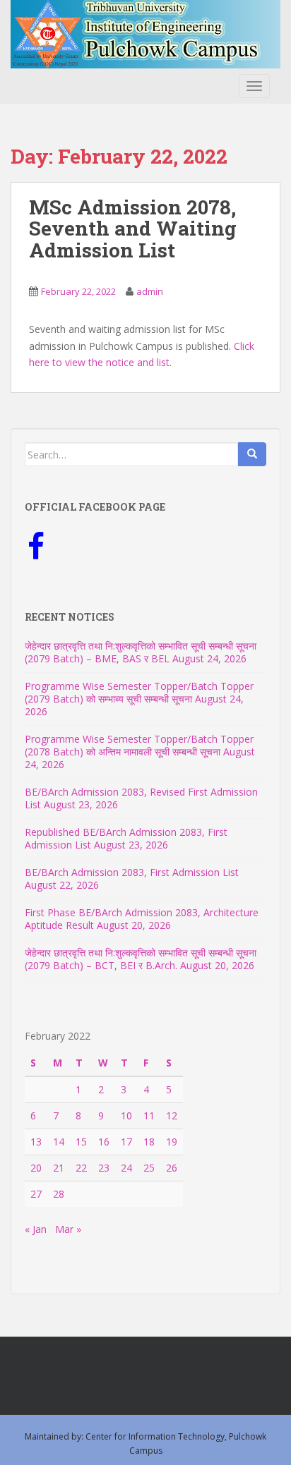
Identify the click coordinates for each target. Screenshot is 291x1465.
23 (103, 1167)
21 (58, 1167)
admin (149, 291)
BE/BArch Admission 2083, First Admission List (132, 872)
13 (36, 1141)
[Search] (252, 454)
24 (126, 1167)
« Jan (36, 1229)
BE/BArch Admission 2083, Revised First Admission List (141, 798)
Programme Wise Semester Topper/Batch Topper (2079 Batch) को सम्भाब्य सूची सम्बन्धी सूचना (139, 692)
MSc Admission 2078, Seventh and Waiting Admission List (133, 229)
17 (126, 1141)
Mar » (68, 1229)
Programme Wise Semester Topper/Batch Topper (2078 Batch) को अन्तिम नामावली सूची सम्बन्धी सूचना (139, 745)
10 (126, 1115)
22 (81, 1167)
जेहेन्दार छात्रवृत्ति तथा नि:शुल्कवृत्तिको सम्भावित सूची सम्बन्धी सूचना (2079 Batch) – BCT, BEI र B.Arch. (140, 959)
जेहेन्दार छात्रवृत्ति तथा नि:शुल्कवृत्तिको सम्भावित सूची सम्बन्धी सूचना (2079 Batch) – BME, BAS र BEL (140, 652)
